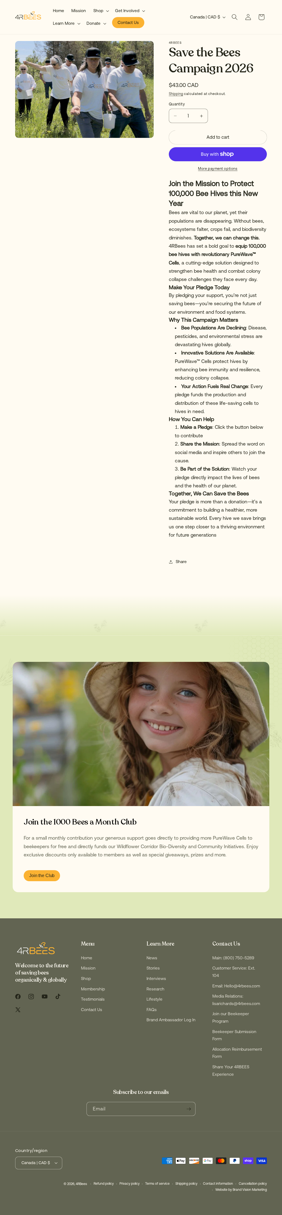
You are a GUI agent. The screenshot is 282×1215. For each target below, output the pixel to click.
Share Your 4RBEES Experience (230, 1070)
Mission (88, 968)
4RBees (81, 1184)
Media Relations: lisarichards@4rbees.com (236, 1000)
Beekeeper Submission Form (234, 1035)
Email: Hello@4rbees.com (236, 986)
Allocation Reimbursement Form (237, 1053)
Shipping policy (186, 1184)
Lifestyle (154, 999)
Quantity (177, 104)
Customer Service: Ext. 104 (233, 972)
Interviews (156, 978)
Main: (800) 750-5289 (233, 957)
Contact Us (91, 1009)
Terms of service (157, 1184)
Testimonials (93, 999)
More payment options (217, 168)
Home (86, 957)
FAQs (152, 1009)
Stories (153, 968)
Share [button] (181, 561)
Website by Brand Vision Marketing (241, 1190)
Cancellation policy (253, 1184)
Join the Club (42, 875)
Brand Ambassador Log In (171, 1019)
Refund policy (104, 1184)
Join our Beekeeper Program (230, 1017)
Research (155, 989)
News (152, 957)
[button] (101, 10)
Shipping (176, 94)
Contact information (218, 1184)
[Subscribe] (188, 1109)
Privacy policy (130, 1184)
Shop (86, 978)
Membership (93, 989)
